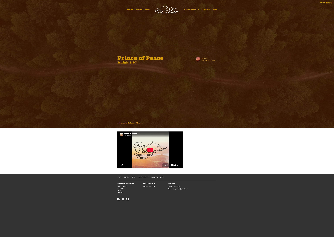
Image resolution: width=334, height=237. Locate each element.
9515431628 (176, 186)
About (130, 10)
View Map (120, 192)
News (147, 10)
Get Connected (191, 10)
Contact (322, 2)
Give (215, 10)
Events (139, 10)
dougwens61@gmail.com (180, 189)
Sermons (205, 10)
